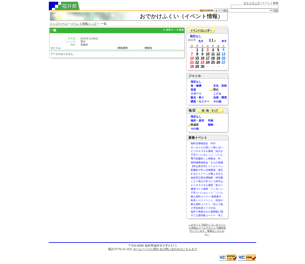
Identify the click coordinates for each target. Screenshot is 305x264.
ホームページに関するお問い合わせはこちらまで (165, 249)
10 (208, 54)
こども (217, 93)
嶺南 (210, 124)
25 (213, 62)
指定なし (195, 36)
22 (197, 62)
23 (202, 62)
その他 (217, 101)
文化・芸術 (220, 85)
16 (202, 58)
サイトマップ (252, 3)
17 (208, 58)
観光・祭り (197, 97)
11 (213, 54)
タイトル (56, 47)
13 (223, 54)
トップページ (59, 23)
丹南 (210, 120)
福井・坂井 (197, 120)
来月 (224, 41)
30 (202, 66)
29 (197, 66)
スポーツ (196, 93)
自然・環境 (220, 97)
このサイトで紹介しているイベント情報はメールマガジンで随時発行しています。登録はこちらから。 (207, 229)
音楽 (193, 89)
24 (208, 62)
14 (192, 58)
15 (197, 58)
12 (218, 54)
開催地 (148, 47)
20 (223, 58)
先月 (200, 41)
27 (223, 62)
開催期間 (123, 47)
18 (213, 58)
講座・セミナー (200, 101)
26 (218, 62)
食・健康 (196, 85)
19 (218, 58)
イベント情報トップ (84, 23)
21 (192, 62)
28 (192, 66)
